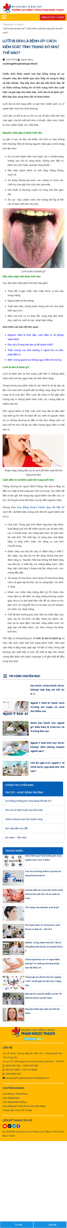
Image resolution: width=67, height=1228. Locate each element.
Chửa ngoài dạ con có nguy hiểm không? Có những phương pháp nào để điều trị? (42, 963)
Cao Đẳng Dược (11, 1098)
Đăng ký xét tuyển (52, 17)
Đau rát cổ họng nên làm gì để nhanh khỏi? (30, 344)
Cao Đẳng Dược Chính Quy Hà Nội (38, 507)
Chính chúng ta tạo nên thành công (23, 819)
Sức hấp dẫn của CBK (16, 828)
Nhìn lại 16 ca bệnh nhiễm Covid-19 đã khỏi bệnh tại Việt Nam (43, 995)
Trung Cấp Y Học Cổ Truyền (17, 1110)
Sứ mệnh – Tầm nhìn (16, 837)
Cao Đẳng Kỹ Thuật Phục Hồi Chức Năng (24, 1106)
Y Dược (18, 24)
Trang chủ (8, 24)
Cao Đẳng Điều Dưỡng (15, 1102)
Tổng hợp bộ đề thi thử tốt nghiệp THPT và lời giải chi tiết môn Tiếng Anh (43, 981)
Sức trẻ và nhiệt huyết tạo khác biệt (24, 810)
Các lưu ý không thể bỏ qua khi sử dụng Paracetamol (43, 873)
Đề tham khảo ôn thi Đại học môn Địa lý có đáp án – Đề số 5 (42, 927)
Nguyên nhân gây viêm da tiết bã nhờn (42, 1011)
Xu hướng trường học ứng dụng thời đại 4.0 (28, 800)
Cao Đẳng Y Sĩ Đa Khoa (15, 1093)
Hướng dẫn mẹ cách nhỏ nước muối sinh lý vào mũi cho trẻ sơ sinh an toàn (44, 894)
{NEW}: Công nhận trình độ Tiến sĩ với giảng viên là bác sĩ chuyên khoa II (43, 946)
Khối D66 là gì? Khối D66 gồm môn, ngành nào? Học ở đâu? (43, 857)
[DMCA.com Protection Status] (33, 1039)
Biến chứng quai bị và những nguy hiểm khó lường (34, 359)
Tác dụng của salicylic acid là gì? (42, 907)
